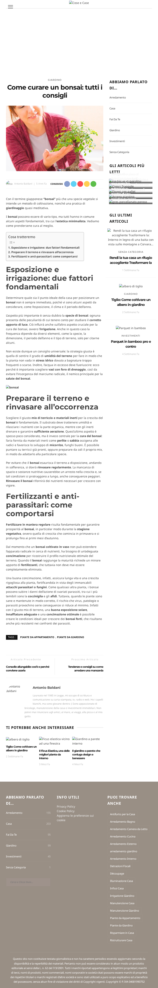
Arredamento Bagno (122, 821)
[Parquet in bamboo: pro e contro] (131, 328)
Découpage (117, 873)
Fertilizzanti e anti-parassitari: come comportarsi (44, 256)
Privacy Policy (66, 806)
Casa (112, 108)
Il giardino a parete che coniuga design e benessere (86, 754)
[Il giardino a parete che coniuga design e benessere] (87, 741)
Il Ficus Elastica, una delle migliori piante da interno (54, 754)
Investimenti (117, 141)
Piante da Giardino (70, 637)
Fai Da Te (114, 119)
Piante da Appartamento (37, 637)
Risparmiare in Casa (122, 933)
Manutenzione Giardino (124, 910)
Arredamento (117, 97)
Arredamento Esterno (123, 844)
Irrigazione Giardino (122, 896)
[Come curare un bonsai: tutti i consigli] (54, 138)
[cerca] (148, 7)
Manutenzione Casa (122, 903)
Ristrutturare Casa (121, 940)
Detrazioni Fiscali (120, 866)
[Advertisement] (79, 39)
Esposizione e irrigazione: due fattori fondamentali (45, 247)
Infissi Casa (117, 888)
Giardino (55, 79)
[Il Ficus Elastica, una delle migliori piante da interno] (54, 741)
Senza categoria (119, 152)
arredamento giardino (123, 851)
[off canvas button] (10, 6)
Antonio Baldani (23, 183)
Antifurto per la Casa (122, 814)
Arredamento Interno (123, 859)
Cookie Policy (65, 811)
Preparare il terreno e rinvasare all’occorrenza (42, 252)
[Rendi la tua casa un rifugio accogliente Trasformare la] (130, 237)
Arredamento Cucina (122, 836)
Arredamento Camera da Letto (129, 829)
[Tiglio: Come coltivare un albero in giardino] (17, 739)
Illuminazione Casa (121, 881)
